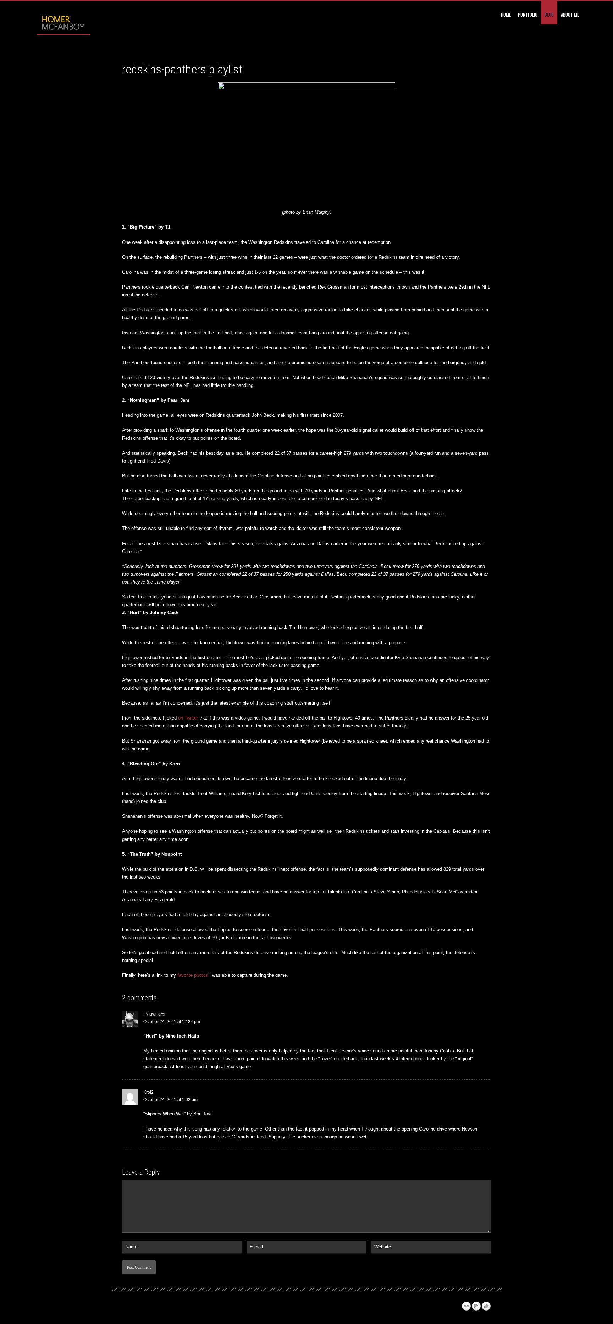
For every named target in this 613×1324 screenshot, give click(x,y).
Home (506, 14)
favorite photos (192, 975)
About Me (570, 14)
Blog (549, 14)
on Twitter (188, 718)
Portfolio (527, 14)
